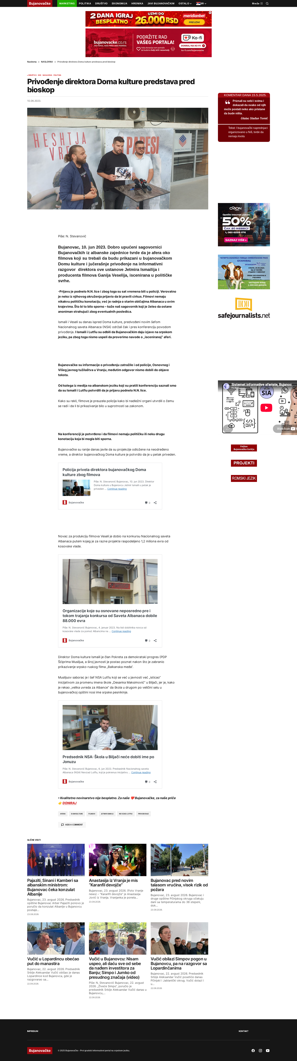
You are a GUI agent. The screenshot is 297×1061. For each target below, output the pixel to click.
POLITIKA (57, 75)
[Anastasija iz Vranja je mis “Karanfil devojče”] (118, 860)
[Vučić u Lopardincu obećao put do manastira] (56, 938)
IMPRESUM (32, 1031)
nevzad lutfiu (125, 814)
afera (63, 814)
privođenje (143, 814)
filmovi (91, 814)
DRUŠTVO (32, 75)
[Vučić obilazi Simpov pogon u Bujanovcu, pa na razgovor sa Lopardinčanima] (179, 938)
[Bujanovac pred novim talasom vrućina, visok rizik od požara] (179, 860)
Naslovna (32, 62)
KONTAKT (243, 1031)
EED (39, 75)
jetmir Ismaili (107, 814)
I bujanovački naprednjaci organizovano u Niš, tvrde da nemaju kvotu (248, 132)
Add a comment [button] (74, 825)
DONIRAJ (69, 803)
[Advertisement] (117, 221)
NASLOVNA (47, 62)
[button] (267, 3)
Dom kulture (77, 814)
